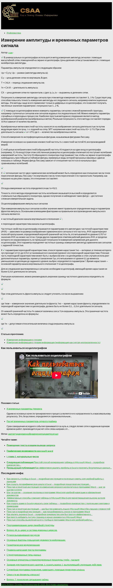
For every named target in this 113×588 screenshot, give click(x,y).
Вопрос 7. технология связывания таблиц (28, 579)
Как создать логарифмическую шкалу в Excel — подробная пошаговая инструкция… (49, 484)
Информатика (14, 33)
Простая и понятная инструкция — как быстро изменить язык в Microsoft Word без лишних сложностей (58, 509)
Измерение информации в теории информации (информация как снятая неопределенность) (53, 342)
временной (24, 434)
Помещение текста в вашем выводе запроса (31, 445)
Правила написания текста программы (26, 550)
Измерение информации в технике (24, 339)
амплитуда (13, 434)
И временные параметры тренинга (24, 408)
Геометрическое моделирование (23, 545)
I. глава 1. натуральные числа (23, 456)
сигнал (54, 434)
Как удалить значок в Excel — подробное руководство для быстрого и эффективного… (49, 514)
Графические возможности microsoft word (30, 451)
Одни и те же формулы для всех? (23, 574)
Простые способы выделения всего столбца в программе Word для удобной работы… (50, 519)
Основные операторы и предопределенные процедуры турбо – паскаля (43, 559)
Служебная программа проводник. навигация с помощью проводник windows (46, 569)
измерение (36, 434)
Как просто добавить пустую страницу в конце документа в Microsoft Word (44, 517)
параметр (46, 434)
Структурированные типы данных (24, 554)
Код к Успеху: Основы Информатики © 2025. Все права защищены (34, 584)
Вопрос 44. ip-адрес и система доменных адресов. (32, 530)
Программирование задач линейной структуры (30, 525)
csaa (10, 52)
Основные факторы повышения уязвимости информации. (36, 540)
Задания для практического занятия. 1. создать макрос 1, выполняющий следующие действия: (54, 564)
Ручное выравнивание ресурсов (23, 535)
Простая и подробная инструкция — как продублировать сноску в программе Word (48, 511)
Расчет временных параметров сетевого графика (32, 421)
